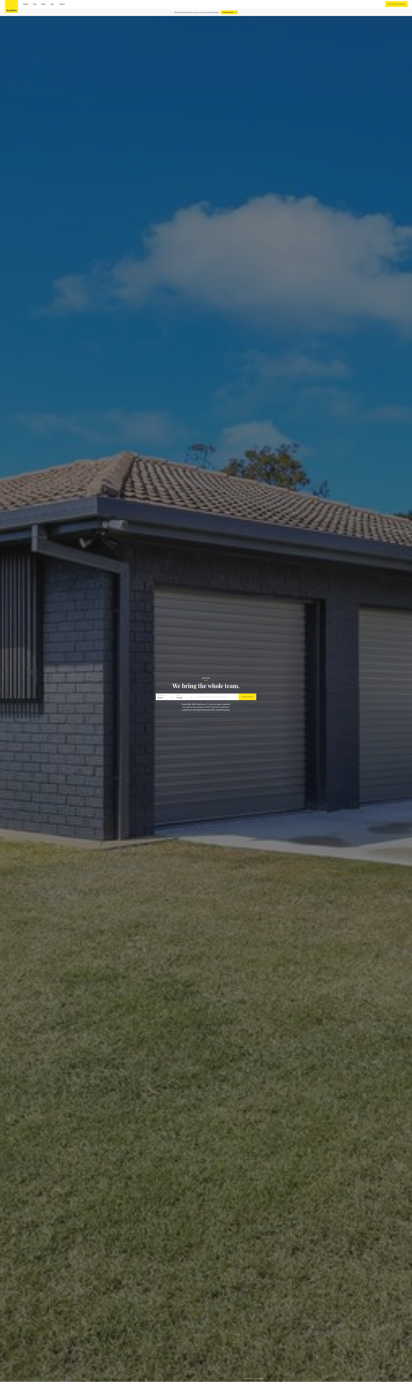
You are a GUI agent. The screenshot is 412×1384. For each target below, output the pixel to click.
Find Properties (248, 697)
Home (25, 4)
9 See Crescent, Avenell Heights (254, 1378)
